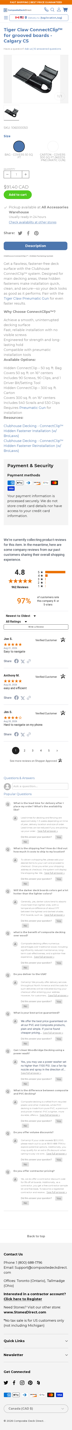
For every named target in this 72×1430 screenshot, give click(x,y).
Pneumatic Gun (32, 408)
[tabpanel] (36, 353)
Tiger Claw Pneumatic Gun (26, 298)
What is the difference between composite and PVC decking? (40, 1092)
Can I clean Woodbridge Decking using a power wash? (38, 1052)
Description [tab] (35, 246)
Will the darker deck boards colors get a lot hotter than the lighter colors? (40, 892)
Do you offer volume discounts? (33, 1132)
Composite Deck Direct (28, 1420)
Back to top (36, 1236)
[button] (65, 9)
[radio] (53, 572)
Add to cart (18, 194)
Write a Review (36, 627)
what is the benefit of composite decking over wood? (39, 934)
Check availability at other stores (32, 222)
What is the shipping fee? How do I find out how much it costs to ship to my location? (40, 850)
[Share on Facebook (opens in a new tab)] (16, 661)
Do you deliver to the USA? (30, 974)
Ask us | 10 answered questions (43, 48)
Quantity (9, 169)
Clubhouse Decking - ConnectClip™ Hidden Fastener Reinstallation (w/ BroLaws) (33, 446)
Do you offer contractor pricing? (34, 1171)
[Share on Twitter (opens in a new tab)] (22, 661)
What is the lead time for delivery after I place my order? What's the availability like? (38, 806)
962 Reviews (23, 587)
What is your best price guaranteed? (36, 1012)
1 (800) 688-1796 (28, 1263)
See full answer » (47, 830)
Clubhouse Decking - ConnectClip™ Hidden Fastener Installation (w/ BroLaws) (33, 431)
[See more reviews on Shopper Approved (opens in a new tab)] (29, 661)
